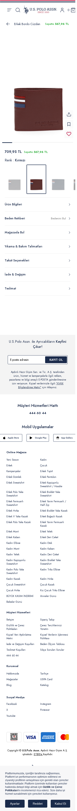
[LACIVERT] (58, 176)
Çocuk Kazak (47, 582)
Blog (9, 682)
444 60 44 (37, 410)
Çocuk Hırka (13, 588)
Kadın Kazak (13, 576)
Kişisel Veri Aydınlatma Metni (18, 634)
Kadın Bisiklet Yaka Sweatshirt (50, 559)
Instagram (45, 701)
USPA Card (46, 677)
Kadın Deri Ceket (49, 552)
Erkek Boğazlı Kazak (51, 514)
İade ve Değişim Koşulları (20, 641)
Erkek (9, 463)
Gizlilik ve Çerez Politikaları (15, 624)
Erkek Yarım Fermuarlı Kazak (52, 521)
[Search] (18, 10)
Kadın (43, 457)
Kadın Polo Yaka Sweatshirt (15, 569)
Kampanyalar (13, 469)
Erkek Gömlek (13, 474)
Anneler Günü (48, 593)
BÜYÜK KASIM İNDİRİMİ (19, 593)
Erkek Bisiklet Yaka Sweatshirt (50, 491)
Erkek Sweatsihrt (15, 480)
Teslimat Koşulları (15, 647)
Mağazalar (12, 677)
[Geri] (8, 24)
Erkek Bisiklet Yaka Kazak (53, 508)
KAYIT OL (56, 357)
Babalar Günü (14, 599)
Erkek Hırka (12, 508)
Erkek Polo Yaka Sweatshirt (14, 491)
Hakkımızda (12, 671)
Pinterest (44, 707)
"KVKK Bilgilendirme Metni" (41, 383)
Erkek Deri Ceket (49, 535)
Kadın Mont (12, 546)
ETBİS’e (38, 752)
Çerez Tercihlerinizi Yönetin (51, 624)
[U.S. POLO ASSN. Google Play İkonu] (38, 435)
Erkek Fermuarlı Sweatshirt (14, 500)
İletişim (10, 617)
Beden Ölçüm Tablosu (52, 641)
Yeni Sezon (12, 457)
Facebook (11, 701)
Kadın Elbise (13, 540)
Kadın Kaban (47, 546)
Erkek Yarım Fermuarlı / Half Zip (53, 500)
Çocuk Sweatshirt (15, 582)
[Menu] (9, 10)
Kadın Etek (46, 540)
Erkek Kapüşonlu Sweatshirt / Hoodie (51, 482)
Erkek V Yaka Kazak (17, 514)
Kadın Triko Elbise (50, 567)
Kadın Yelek (12, 552)
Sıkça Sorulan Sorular (52, 647)
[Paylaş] (69, 112)
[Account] (62, 10)
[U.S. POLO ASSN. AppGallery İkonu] (64, 435)
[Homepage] (40, 10)
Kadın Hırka (46, 576)
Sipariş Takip (47, 617)
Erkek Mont (12, 529)
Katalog (44, 682)
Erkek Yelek (46, 529)
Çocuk (43, 463)
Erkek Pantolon (48, 474)
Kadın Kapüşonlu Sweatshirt (15, 559)
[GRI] (14, 176)
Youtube (10, 713)
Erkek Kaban (13, 535)
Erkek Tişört (46, 469)
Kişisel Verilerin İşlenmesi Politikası (54, 634)
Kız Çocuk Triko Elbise (52, 588)
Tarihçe (44, 671)
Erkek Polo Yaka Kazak (18, 520)
